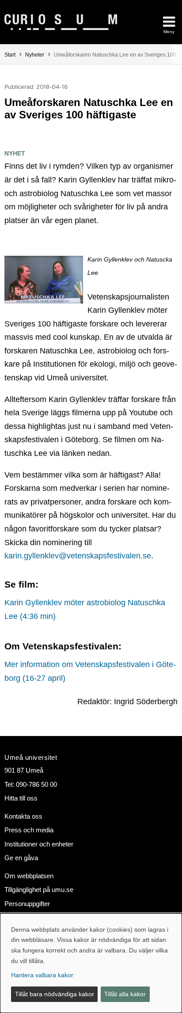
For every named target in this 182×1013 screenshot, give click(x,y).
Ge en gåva (21, 857)
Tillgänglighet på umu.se (38, 889)
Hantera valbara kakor (42, 975)
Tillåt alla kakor (125, 994)
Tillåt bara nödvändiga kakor (54, 994)
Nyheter (34, 55)
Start (9, 55)
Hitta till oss (21, 798)
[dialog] (91, 963)
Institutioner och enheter (38, 844)
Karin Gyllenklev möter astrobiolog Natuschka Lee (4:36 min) (84, 609)
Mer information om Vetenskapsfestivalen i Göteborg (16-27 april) (90, 671)
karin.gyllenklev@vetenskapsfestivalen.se (77, 555)
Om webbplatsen (28, 876)
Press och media (28, 830)
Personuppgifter (27, 903)
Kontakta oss (23, 816)
